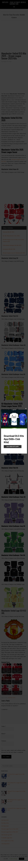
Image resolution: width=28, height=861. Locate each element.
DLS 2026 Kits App (13, 446)
